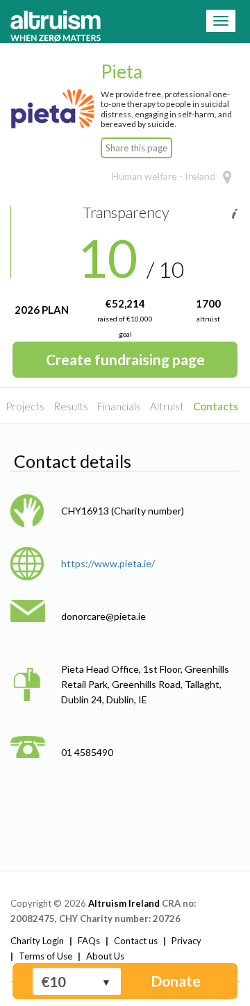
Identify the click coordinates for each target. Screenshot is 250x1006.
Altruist (167, 406)
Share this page (136, 147)
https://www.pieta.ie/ (108, 563)
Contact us (136, 940)
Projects (25, 406)
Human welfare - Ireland (163, 176)
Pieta (121, 71)
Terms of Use (45, 956)
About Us (105, 956)
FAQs (89, 940)
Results (70, 406)
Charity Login (37, 940)
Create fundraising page (125, 359)
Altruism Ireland (124, 903)
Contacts (215, 406)
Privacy (186, 940)
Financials (119, 406)
